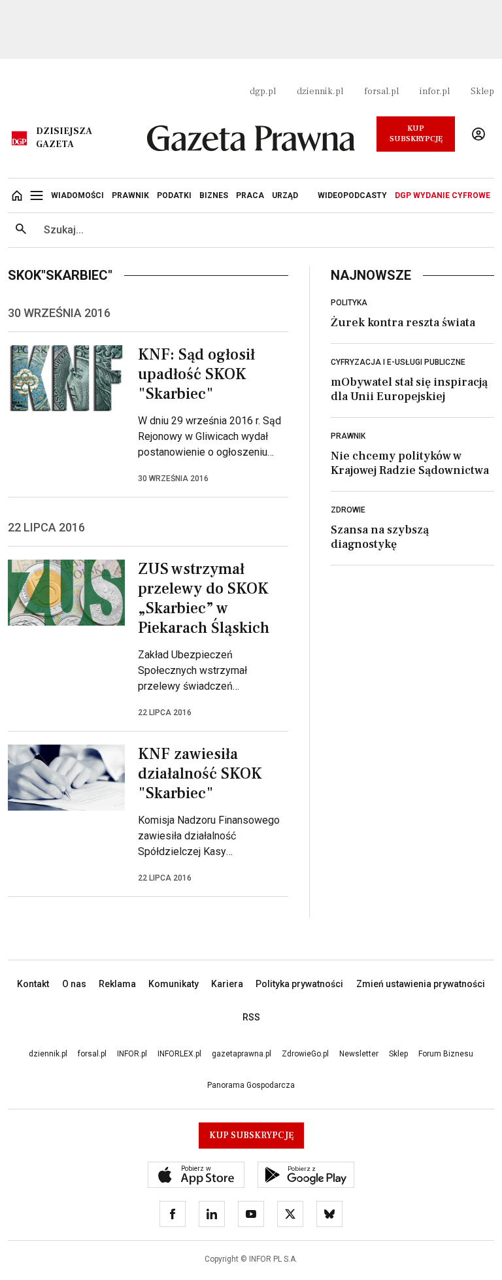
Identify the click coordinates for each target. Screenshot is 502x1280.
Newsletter (358, 1053)
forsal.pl (381, 91)
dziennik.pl (320, 91)
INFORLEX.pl (179, 1053)
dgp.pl (263, 91)
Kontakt (33, 984)
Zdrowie (348, 509)
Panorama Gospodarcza (251, 1085)
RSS (251, 1017)
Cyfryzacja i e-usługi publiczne (398, 362)
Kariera (227, 984)
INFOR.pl (132, 1053)
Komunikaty (173, 984)
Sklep (482, 91)
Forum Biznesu (445, 1053)
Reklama (117, 984)
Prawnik (348, 436)
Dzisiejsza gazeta (64, 138)
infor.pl (435, 91)
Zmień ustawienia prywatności (420, 984)
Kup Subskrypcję (416, 134)
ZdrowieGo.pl (305, 1053)
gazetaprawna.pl (241, 1053)
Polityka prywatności (299, 984)
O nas (74, 984)
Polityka (349, 302)
